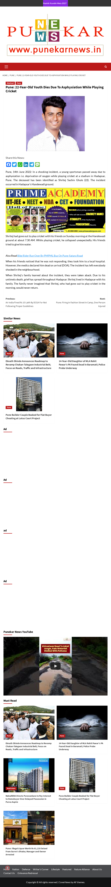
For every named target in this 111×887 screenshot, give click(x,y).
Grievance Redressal (27, 873)
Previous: (26, 302)
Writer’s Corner (41, 869)
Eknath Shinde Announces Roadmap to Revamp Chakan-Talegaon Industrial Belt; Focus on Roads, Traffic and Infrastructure (28, 364)
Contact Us (9, 873)
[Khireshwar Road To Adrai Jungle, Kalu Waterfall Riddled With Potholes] (55, 666)
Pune (19, 83)
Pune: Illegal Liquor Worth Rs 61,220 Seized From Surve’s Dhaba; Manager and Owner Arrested (26, 851)
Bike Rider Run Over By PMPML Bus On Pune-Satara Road (50, 255)
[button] (6, 66)
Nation (15, 869)
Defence (26, 869)
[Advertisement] (55, 454)
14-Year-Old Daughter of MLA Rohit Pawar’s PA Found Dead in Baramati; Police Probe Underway (82, 364)
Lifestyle (55, 869)
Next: (80, 302)
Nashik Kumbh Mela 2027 (54, 3)
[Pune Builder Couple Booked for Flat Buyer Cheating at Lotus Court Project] (28, 394)
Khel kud (10, 83)
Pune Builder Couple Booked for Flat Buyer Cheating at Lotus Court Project (29, 416)
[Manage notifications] (7, 868)
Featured (66, 869)
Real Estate (11, 788)
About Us (97, 869)
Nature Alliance (82, 869)
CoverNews (64, 882)
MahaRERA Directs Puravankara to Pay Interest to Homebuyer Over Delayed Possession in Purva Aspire (28, 799)
